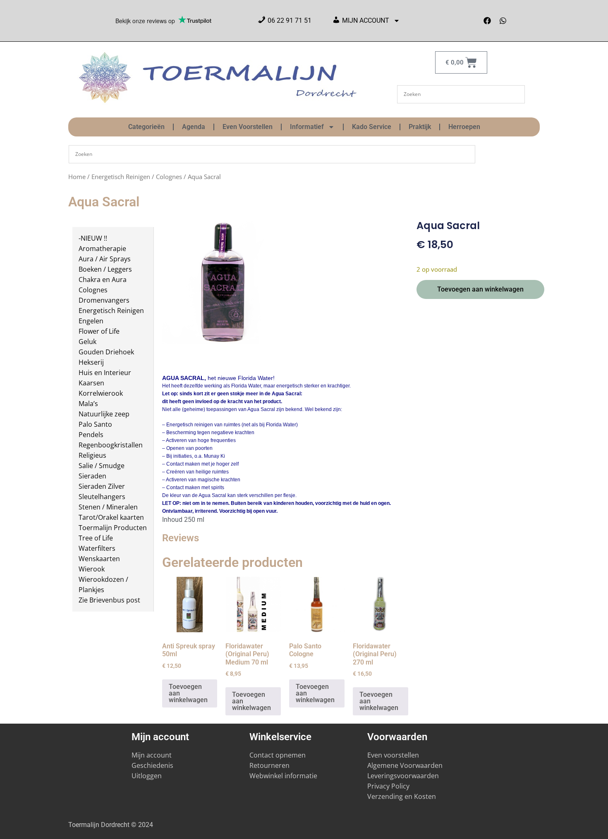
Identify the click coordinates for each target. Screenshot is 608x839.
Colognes (169, 176)
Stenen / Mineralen (108, 507)
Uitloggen (147, 775)
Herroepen (464, 127)
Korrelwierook (101, 393)
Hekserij (91, 362)
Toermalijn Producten (113, 527)
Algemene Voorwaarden (405, 765)
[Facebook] (487, 20)
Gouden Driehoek (106, 351)
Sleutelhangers (102, 496)
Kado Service (371, 127)
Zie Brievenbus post (109, 600)
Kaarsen (91, 382)
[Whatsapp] (503, 20)
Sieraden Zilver (102, 486)
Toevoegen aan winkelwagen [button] (188, 693)
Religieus (92, 455)
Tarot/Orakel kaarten (111, 517)
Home (77, 176)
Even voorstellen (393, 755)
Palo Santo (95, 424)
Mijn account (152, 755)
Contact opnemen (277, 755)
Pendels (91, 434)
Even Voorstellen (248, 127)
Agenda (193, 127)
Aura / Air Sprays (105, 258)
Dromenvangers (104, 300)
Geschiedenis (153, 765)
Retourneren (269, 765)
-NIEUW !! (93, 238)
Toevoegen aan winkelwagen (480, 289)
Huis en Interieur (105, 372)
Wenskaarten (99, 558)
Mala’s (88, 403)
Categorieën (146, 127)
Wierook (92, 569)
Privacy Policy (388, 786)
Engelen (91, 320)
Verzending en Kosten (401, 796)
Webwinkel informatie (283, 775)
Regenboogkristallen (111, 444)
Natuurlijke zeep (104, 413)
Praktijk (420, 127)
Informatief (307, 127)
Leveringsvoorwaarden (403, 775)
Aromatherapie (102, 248)
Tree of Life (96, 538)
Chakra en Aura (103, 279)
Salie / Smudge (101, 465)
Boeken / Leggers (105, 269)
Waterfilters (97, 548)
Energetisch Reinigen (120, 176)
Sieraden (92, 475)
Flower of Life (99, 331)
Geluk (87, 341)
